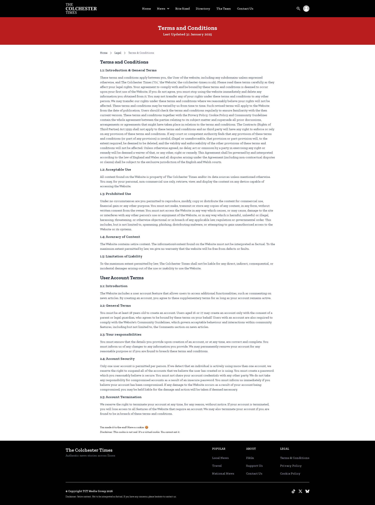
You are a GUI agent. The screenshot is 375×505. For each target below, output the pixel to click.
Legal (117, 53)
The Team (223, 8)
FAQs (250, 458)
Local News (220, 458)
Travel (217, 465)
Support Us (254, 465)
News (161, 8)
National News (223, 473)
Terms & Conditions (294, 458)
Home (146, 8)
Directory (203, 8)
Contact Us (245, 8)
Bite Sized (182, 8)
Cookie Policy (290, 473)
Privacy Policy (291, 465)
